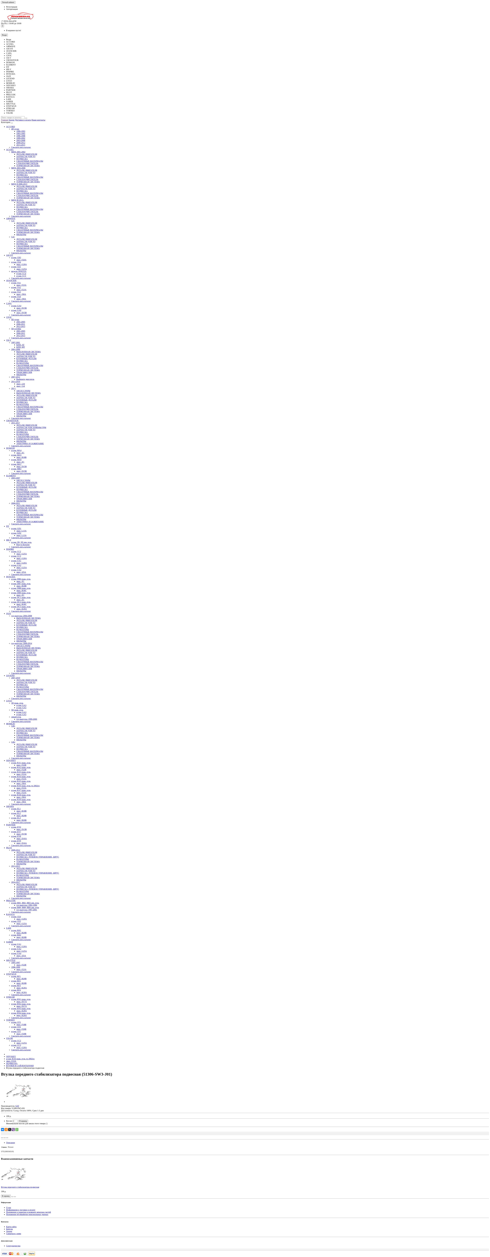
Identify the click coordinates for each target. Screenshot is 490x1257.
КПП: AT (20, 345)
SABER (9, 942)
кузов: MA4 (16, 450)
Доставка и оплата (23, 120)
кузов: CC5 (21, 276)
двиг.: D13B (21, 829)
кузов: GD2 (16, 533)
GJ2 (13, 237)
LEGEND (10, 675)
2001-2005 (20, 322)
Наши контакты (38, 120)
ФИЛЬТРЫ (21, 234)
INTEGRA (10, 577)
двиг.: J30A (21, 294)
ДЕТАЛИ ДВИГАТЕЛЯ (26, 154)
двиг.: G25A (21, 269)
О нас (8, 1207)
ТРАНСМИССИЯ (24, 372)
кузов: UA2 (16, 565)
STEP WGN (11, 974)
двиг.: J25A (21, 572)
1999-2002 (20, 138)
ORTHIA (10, 806)
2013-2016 (15, 381)
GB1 (13, 726)
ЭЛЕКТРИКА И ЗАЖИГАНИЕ (30, 443)
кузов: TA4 (16, 296)
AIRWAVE (10, 218)
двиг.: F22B (21, 765)
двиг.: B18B (21, 457)
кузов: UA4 (16, 570)
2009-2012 (20, 143)
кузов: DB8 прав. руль (20, 588)
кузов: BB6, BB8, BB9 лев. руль (25, 907)
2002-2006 (15, 349)
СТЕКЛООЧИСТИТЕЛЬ (27, 163)
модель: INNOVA (18, 271)
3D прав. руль (17, 703)
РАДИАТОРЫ (22, 363)
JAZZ (8, 613)
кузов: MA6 (16, 460)
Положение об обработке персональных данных (27, 1214)
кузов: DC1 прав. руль (20, 597)
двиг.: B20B (21, 816)
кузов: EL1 (16, 809)
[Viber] (13, 1129)
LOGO (9, 701)
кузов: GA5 (21, 708)
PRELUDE (11, 900)
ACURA (10, 150)
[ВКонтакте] (2, 1129)
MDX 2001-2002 (18, 152)
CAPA (9, 303)
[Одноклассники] (6, 1129)
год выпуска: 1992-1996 (26, 905)
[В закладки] (5, 1137)
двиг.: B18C (21, 590)
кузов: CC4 (21, 274)
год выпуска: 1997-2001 (26, 910)
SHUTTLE (10, 960)
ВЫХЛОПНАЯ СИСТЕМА (28, 352)
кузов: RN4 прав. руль (20, 1013)
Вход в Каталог (23, 545)
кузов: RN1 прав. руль (20, 999)
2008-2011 (15, 503)
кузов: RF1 (16, 976)
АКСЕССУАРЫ (23, 391)
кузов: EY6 (16, 827)
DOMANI (10, 448)
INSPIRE (10, 549)
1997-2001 (15, 342)
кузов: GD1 (16, 528)
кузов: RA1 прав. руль (20, 763)
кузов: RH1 (16, 930)
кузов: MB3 (16, 469)
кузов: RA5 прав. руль (20, 781)
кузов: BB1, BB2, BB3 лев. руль (25, 903)
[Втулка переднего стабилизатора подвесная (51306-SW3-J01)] (19, 1102)
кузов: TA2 (16, 287)
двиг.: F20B (21, 1029)
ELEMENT (11, 476)
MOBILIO (10, 724)
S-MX (8, 928)
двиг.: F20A (21, 260)
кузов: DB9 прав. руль (20, 593)
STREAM (10, 997)
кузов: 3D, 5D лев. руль (21, 542)
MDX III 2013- (17, 200)
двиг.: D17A (21, 1002)
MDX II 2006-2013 (19, 184)
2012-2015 (20, 326)
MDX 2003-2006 (18, 168)
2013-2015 (20, 145)
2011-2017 (15, 423)
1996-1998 (20, 136)
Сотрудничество (13, 1246)
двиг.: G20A (21, 264)
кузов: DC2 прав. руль (20, 602)
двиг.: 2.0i (20, 384)
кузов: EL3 (16, 818)
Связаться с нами (13, 1234)
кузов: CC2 (16, 551)
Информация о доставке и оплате (20, 1210)
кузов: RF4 (16, 990)
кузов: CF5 (16, 1031)
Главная (4, 120)
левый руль (16, 717)
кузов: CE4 (16, 262)
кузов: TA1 (16, 283)
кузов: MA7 (16, 464)
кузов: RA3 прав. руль (20, 772)
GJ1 (13, 221)
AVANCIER (11, 280)
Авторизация (12, 9)
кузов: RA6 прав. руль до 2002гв (25, 786)
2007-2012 (15, 377)
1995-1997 (15, 963)
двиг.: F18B (21, 1025)
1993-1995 (20, 133)
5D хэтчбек (16, 329)
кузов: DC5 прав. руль (20, 607)
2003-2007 (15, 478)
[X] (9, 1129)
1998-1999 (15, 967)
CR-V (8, 340)
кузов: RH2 (16, 935)
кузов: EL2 (16, 813)
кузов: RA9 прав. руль (20, 799)
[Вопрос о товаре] (2, 1137)
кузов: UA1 (16, 561)
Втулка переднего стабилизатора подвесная (20, 1187)
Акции (11, 120)
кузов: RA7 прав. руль (20, 790)
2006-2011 (20, 324)
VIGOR (9, 1038)
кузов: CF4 (16, 1027)
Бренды (9, 1229)
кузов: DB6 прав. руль (20, 579)
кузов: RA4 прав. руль (20, 776)
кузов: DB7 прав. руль (20, 584)
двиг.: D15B (21, 308)
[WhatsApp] (16, 1129)
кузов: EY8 (16, 836)
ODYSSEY (11, 760)
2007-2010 (15, 678)
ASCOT (9, 255)
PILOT (9, 848)
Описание (10, 1143)
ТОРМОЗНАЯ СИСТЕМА (28, 166)
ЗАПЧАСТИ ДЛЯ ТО (25, 156)
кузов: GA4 (16, 306)
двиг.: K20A (21, 609)
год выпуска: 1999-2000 (26, 719)
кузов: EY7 (16, 832)
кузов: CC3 (16, 556)
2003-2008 (20, 140)
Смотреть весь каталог (21, 147)
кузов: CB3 (16, 257)
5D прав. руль (17, 710)
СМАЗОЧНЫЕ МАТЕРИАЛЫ (29, 161)
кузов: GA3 (21, 705)
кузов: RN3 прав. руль (20, 1008)
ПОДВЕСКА (22, 159)
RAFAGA (10, 914)
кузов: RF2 (16, 981)
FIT (7, 526)
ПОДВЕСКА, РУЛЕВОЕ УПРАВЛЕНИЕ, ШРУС (37, 857)
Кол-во (9, 1121)
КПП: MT (20, 347)
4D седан (15, 129)
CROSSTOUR (12, 421)
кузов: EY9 (16, 841)
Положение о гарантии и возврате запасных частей (28, 1212)
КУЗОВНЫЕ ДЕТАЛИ (26, 359)
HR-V (8, 540)
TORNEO (10, 1020)
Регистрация (11, 7)
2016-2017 (15, 882)
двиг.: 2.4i (20, 386)
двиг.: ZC (20, 453)
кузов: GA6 (16, 310)
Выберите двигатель (25, 379)
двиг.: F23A (21, 285)
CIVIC (9, 317)
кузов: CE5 (16, 267)
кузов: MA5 (16, 455)
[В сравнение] (7, 1137)
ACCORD (10, 127)
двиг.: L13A (21, 531)
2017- (13, 388)
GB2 (13, 742)
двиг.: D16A (21, 838)
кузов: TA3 (16, 292)
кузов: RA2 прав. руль (20, 767)
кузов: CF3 (16, 1022)
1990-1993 (20, 131)
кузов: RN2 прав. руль (20, 1004)
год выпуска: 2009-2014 (21, 643)
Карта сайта (11, 1227)
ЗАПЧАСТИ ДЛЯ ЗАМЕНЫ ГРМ (31, 427)
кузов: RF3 (16, 985)
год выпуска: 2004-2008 (21, 616)
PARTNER (10, 825)
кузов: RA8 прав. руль (20, 795)
